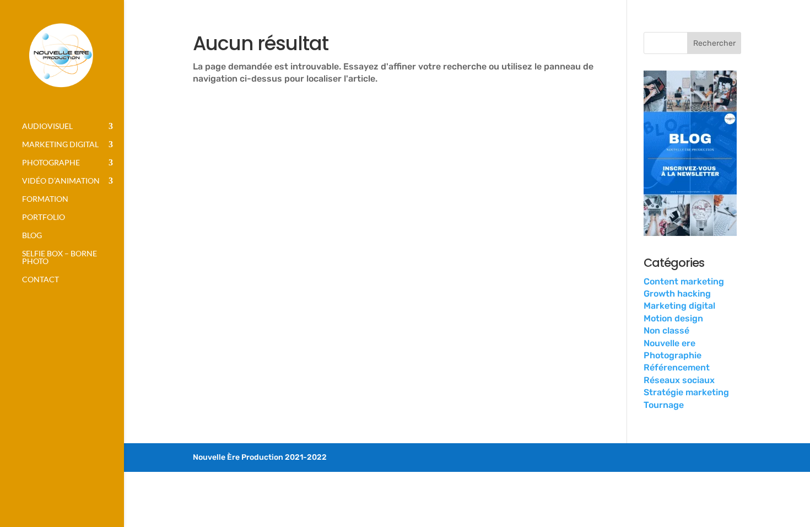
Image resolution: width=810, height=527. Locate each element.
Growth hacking (677, 293)
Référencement (677, 367)
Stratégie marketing (686, 392)
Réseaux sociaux (679, 380)
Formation (45, 199)
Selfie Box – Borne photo (59, 258)
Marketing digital (60, 145)
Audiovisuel (47, 126)
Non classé (666, 330)
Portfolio (43, 217)
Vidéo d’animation (61, 181)
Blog (32, 236)
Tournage (664, 405)
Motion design (673, 318)
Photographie (672, 355)
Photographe (51, 163)
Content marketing (684, 281)
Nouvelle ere (669, 343)
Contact (40, 280)
